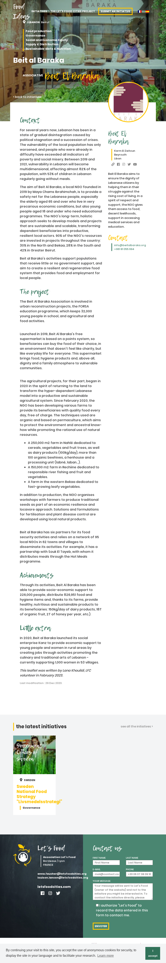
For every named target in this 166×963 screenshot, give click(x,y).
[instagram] (123, 164)
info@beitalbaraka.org (130, 245)
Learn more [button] (105, 955)
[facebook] (118, 164)
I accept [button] (152, 953)
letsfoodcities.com (54, 886)
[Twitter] (58, 893)
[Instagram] (50, 893)
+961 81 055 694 (124, 249)
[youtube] (135, 164)
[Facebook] (42, 893)
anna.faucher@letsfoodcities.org (58, 873)
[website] (113, 164)
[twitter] (129, 164)
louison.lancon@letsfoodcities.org (58, 877)
